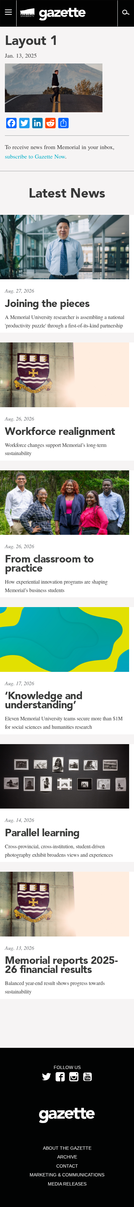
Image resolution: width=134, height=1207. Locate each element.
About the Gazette (67, 1148)
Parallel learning (42, 832)
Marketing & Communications (67, 1174)
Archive (67, 1156)
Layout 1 (31, 40)
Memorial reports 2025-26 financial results (61, 965)
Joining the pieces (47, 303)
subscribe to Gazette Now (35, 156)
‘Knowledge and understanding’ (43, 700)
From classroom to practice (49, 563)
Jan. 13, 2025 (21, 55)
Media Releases (67, 1183)
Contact (67, 1166)
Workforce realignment (60, 431)
